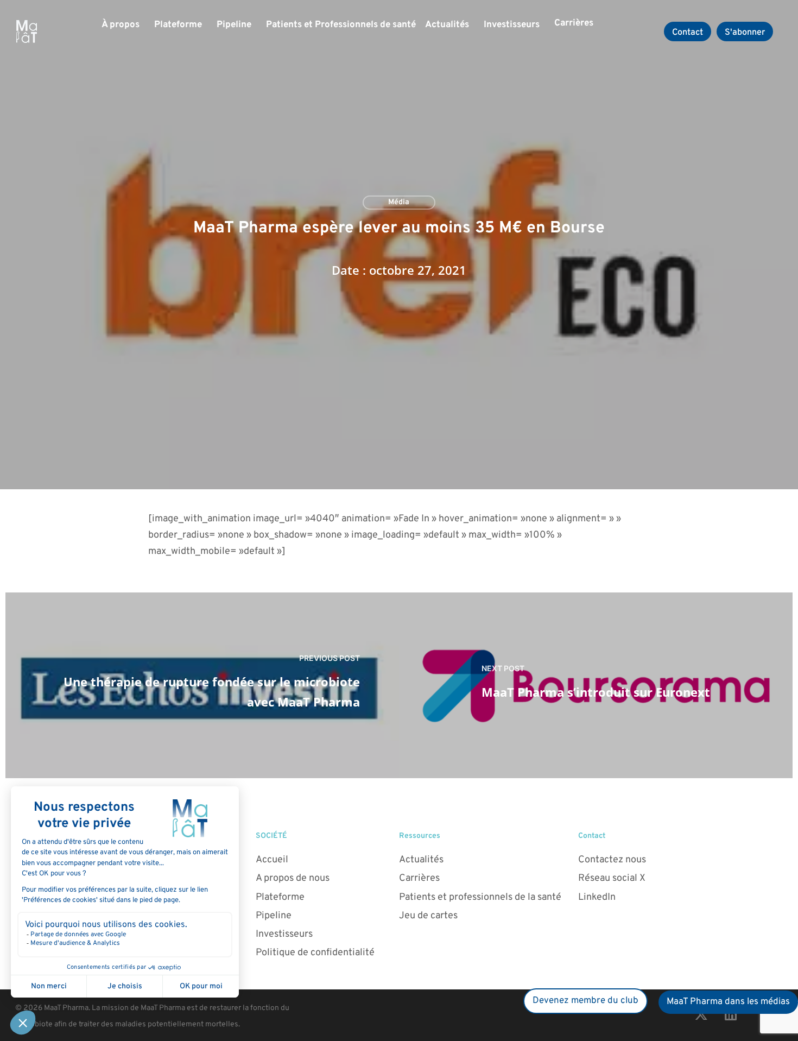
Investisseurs (512, 25)
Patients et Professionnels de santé (341, 25)
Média (398, 202)
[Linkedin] (730, 1013)
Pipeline (234, 25)
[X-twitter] (700, 1013)
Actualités (447, 25)
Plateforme (178, 25)
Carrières (573, 23)
